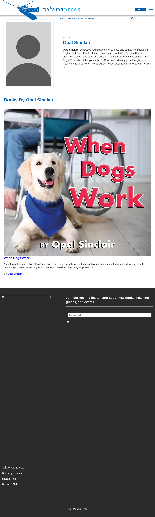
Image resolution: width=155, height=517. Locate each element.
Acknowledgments (13, 467)
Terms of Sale (10, 484)
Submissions (9, 478)
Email (72, 310)
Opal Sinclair (14, 273)
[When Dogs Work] (77, 182)
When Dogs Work (17, 258)
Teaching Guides (12, 473)
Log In (140, 9)
